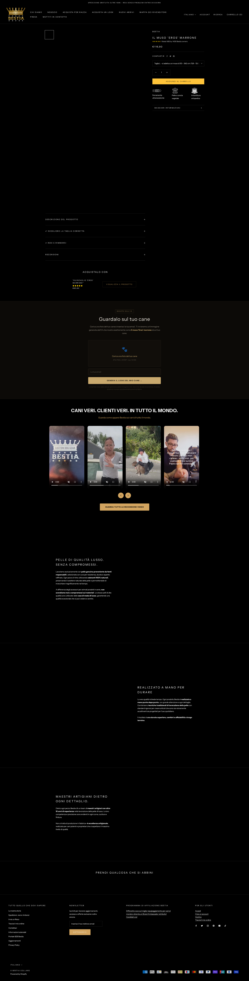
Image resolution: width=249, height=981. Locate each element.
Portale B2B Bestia (15, 936)
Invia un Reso (13, 919)
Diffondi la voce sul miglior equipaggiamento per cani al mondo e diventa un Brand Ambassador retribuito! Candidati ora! (148, 914)
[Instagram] (208, 925)
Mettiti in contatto (55, 17)
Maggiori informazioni (167, 108)
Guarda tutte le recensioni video (124, 507)
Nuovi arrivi (126, 12)
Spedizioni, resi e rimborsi (18, 915)
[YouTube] (219, 925)
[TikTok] (225, 925)
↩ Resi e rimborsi (55, 243)
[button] (77, 286)
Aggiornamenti (14, 941)
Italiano (189, 15)
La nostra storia (14, 911)
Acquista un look (103, 12)
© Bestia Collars (20, 971)
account (205, 15)
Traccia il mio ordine (16, 923)
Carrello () (235, 14)
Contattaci (12, 928)
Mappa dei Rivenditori (153, 12)
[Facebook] (167, 56)
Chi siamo (36, 12)
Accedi (198, 911)
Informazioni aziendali (17, 932)
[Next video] (128, 495)
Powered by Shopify (18, 974)
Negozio (52, 12)
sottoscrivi (80, 932)
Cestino (198, 917)
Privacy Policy (13, 945)
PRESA (33, 17)
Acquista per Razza (75, 12)
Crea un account (201, 914)
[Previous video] (121, 495)
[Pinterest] (174, 56)
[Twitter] (170, 56)
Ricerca (218, 15)
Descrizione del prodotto (61, 219)
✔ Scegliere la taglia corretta (65, 231)
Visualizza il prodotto (119, 284)
